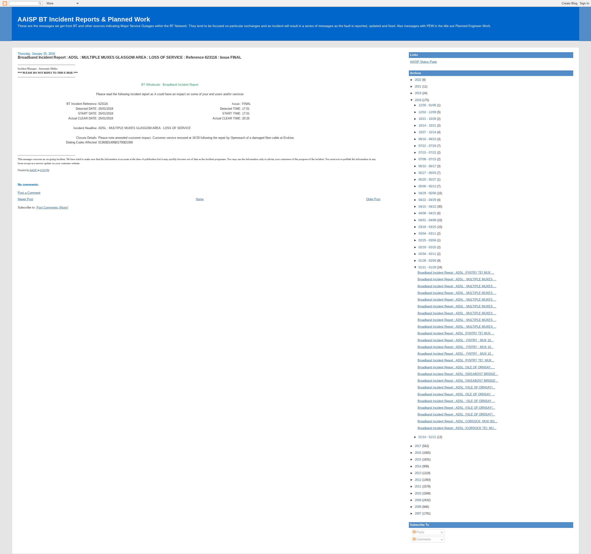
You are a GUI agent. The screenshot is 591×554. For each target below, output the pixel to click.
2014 (418, 466)
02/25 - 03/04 (428, 240)
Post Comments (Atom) (52, 207)
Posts (420, 532)
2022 (418, 80)
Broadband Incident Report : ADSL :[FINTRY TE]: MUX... (456, 360)
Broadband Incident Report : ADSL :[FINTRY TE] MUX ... (456, 272)
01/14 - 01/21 (428, 437)
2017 (418, 446)
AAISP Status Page (423, 62)
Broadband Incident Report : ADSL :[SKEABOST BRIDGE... (458, 374)
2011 (418, 486)
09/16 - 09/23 (428, 139)
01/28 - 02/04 (428, 260)
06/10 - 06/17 (428, 166)
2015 (418, 459)
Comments (423, 539)
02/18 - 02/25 (428, 247)
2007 (418, 513)
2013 (418, 473)
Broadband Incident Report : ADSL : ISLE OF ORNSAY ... (456, 401)
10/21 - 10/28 (428, 119)
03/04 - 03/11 (428, 233)
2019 (418, 93)
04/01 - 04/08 (428, 220)
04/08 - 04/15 (428, 213)
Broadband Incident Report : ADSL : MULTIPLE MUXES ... (457, 279)
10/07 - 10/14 (428, 132)
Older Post (373, 199)
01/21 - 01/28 (428, 267)
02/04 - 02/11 (428, 254)
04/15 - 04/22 (428, 206)
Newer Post (25, 199)
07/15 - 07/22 (428, 152)
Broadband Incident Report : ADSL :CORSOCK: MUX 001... (458, 421)
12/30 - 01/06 (428, 105)
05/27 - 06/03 (428, 173)
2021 (418, 86)
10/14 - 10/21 (428, 125)
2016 (418, 452)
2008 (418, 507)
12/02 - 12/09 (428, 112)
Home (200, 199)
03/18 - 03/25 (428, 227)
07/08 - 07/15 (428, 159)
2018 (418, 100)
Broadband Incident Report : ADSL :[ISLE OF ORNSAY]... (456, 387)
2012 (418, 479)
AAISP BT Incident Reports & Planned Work (84, 19)
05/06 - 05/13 (428, 186)
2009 (418, 500)
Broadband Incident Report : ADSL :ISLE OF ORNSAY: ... (456, 367)
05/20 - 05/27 (428, 179)
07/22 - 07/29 (428, 146)
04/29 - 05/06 (428, 193)
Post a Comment (29, 192)
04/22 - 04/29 (428, 200)
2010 (418, 493)
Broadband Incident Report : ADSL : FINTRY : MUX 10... (456, 340)
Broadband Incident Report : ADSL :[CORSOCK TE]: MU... (457, 428)
